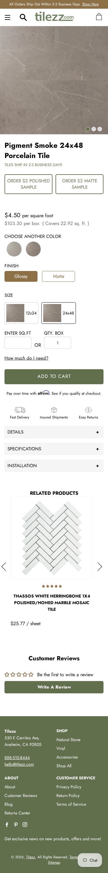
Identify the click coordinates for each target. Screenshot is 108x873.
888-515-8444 (17, 758)
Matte (58, 276)
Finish (11, 266)
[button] (14, 249)
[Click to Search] (23, 17)
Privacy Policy (68, 787)
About (9, 787)
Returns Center (17, 813)
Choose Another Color (32, 236)
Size (8, 295)
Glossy (21, 276)
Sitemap (54, 862)
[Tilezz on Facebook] (7, 825)
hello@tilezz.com (19, 764)
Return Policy (68, 795)
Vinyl (60, 748)
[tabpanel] (54, 80)
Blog (8, 804)
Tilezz (30, 857)
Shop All (63, 766)
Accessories (67, 757)
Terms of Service (71, 804)
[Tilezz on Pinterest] (17, 825)
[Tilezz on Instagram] (25, 825)
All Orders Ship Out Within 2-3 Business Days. (54, 4)
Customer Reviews (20, 795)
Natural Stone (68, 740)
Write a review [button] (54, 687)
